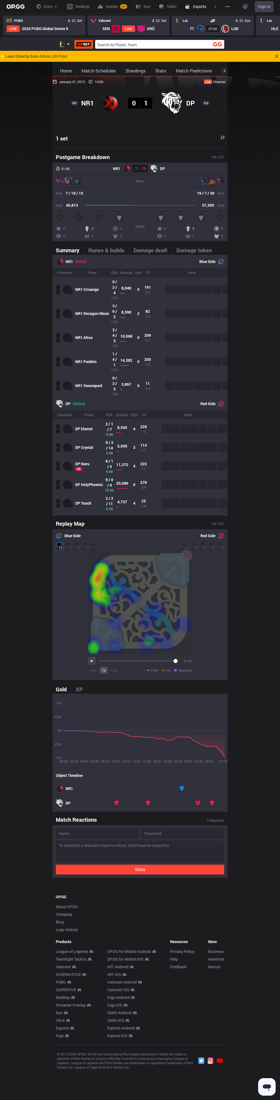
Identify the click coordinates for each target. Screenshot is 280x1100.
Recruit (214, 966)
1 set (62, 138)
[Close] (276, 56)
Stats (47, 6)
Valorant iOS (118, 989)
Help (174, 959)
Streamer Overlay (71, 1005)
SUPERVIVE (66, 989)
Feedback (178, 966)
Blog (60, 922)
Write (140, 869)
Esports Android (121, 1028)
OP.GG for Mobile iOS (125, 959)
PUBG (61, 982)
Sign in (264, 6)
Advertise (216, 959)
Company (64, 914)
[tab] (70, 250)
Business (216, 951)
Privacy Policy (182, 951)
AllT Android (118, 966)
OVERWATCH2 (68, 974)
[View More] (227, 6)
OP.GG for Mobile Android (129, 951)
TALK (60, 1020)
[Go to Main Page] (15, 6)
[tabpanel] (140, 385)
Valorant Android (122, 982)
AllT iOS (114, 974)
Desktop (63, 997)
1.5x (114, 670)
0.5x (93, 670)
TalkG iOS (115, 1020)
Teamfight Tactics (71, 959)
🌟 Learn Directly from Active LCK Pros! (34, 56)
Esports (62, 1028)
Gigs (60, 1035)
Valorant (63, 966)
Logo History (67, 929)
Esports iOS (117, 1035)
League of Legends (72, 951)
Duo (59, 1012)
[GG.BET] (83, 44)
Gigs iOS (114, 1005)
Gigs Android (118, 997)
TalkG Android (119, 1012)
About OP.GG (67, 906)
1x (104, 670)
